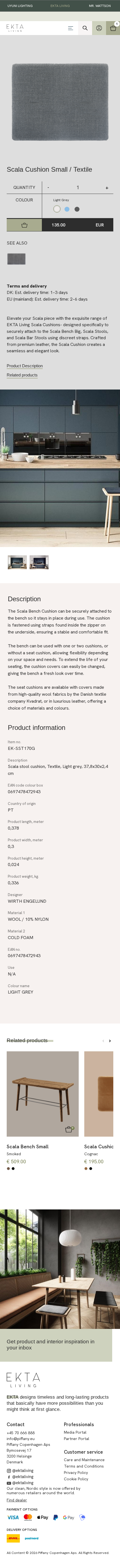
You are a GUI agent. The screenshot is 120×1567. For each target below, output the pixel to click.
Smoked (14, 1154)
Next (110, 1040)
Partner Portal (76, 1438)
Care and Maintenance (84, 1460)
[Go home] (23, 1380)
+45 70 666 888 (21, 1432)
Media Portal (75, 1432)
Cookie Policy (76, 1479)
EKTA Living (60, 6)
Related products (22, 375)
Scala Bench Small (28, 1147)
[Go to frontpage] (35, 28)
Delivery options (22, 1530)
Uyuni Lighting (20, 6)
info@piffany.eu (21, 1438)
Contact (16, 1424)
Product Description (25, 365)
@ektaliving (22, 1470)
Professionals (79, 1424)
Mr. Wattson (100, 6)
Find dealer (17, 1500)
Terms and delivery (27, 286)
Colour (24, 200)
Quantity (24, 187)
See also (17, 243)
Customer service (83, 1452)
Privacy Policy (76, 1472)
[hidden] (99, 28)
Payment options (22, 1509)
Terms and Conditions (84, 1466)
